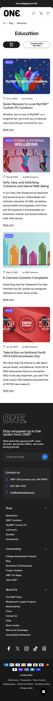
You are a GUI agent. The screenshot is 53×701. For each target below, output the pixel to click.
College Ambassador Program (21, 556)
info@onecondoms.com (22, 492)
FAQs (8, 620)
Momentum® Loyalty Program (21, 601)
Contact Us (11, 615)
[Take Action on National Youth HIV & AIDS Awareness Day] (26, 324)
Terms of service (39, 680)
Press (9, 611)
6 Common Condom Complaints (25, 278)
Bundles (10, 534)
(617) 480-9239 (18, 485)
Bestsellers (12, 515)
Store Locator (13, 625)
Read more (8, 129)
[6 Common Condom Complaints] (26, 250)
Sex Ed (9, 62)
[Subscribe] (45, 457)
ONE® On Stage (13, 575)
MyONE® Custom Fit (16, 524)
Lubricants (11, 529)
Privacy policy (25, 680)
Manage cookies (26, 688)
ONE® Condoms (14, 520)
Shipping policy (9, 684)
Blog (8, 560)
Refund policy (13, 680)
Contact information (25, 684)
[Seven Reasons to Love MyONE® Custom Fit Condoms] (26, 76)
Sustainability (13, 606)
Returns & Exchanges (17, 630)
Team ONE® (12, 579)
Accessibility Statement (18, 634)
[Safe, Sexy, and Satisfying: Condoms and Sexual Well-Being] (26, 154)
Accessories (12, 539)
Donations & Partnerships (19, 565)
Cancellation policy (42, 684)
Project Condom (14, 570)
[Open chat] (43, 691)
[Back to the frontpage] (4, 23)
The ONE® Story (14, 596)
